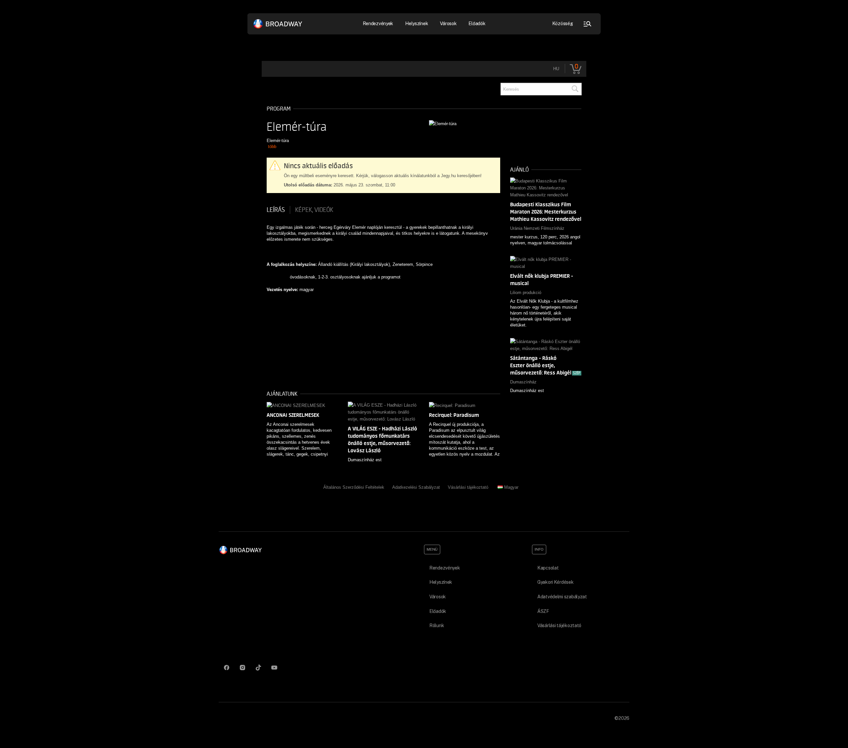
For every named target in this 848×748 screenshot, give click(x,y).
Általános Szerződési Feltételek (353, 487)
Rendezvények (444, 568)
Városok (448, 23)
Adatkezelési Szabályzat (416, 487)
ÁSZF (543, 611)
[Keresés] (575, 89)
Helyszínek (416, 23)
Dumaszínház (523, 381)
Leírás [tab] (276, 210)
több (272, 146)
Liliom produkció (525, 292)
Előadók (476, 23)
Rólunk (436, 625)
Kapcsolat (547, 568)
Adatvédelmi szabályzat (562, 596)
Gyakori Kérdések (555, 582)
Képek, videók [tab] (314, 210)
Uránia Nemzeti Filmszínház (537, 228)
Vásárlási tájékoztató (468, 487)
